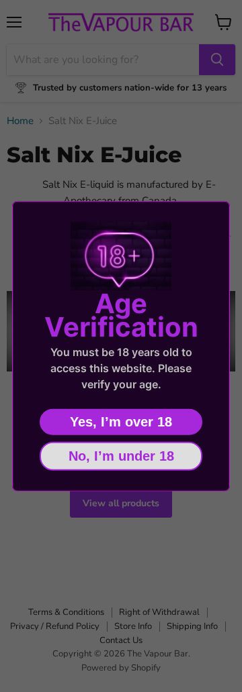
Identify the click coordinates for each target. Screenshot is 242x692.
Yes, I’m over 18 (121, 421)
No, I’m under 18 (121, 455)
